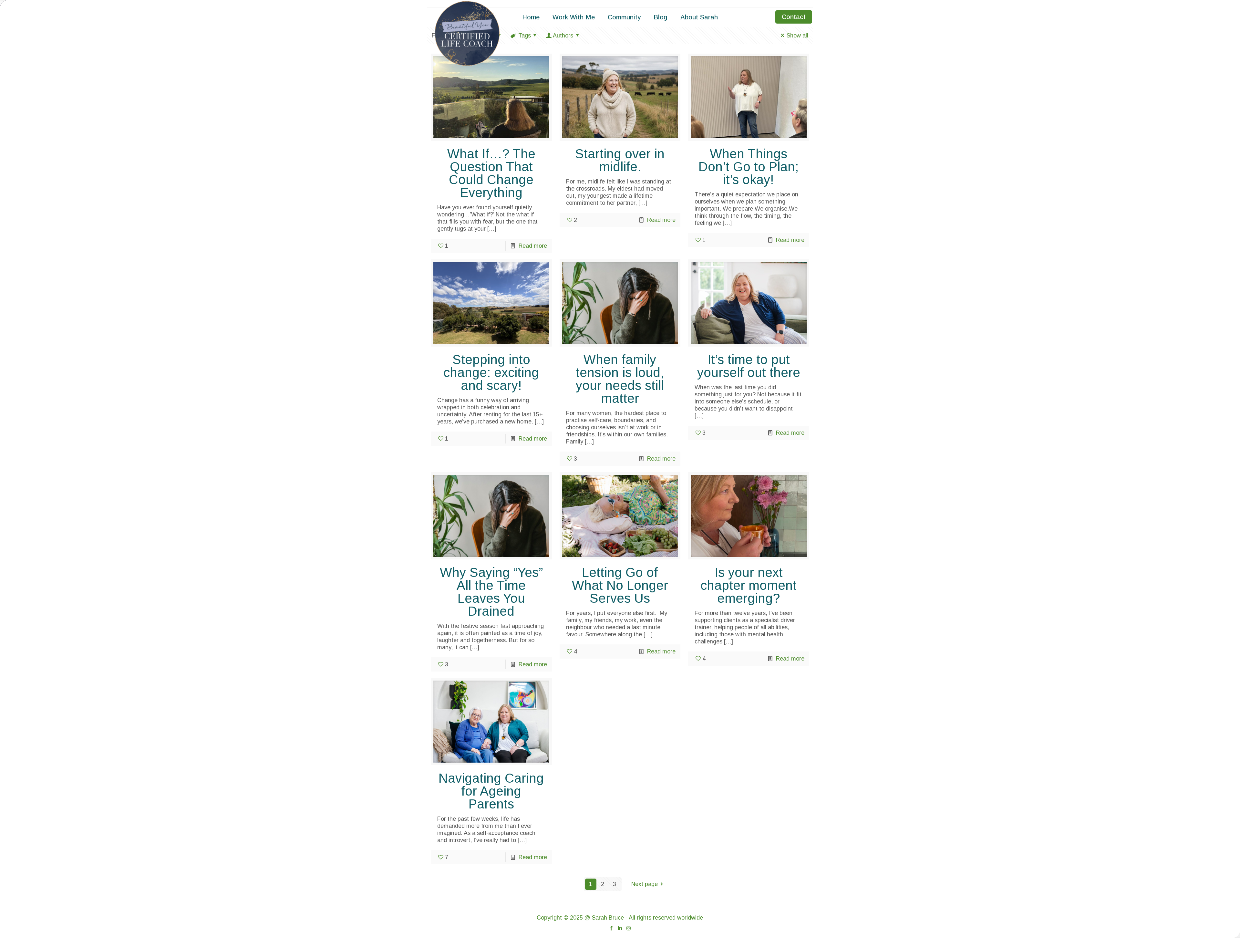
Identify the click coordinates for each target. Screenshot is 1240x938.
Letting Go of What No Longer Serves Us (620, 585)
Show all (797, 35)
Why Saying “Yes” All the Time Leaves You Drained (491, 591)
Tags (524, 35)
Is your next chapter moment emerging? (748, 585)
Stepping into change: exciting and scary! (491, 372)
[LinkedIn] (619, 928)
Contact (794, 16)
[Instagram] (628, 928)
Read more (533, 246)
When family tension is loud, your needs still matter (620, 378)
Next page (644, 884)
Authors (563, 35)
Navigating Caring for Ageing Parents (491, 791)
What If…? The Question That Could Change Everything (491, 173)
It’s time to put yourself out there (748, 366)
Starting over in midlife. (620, 160)
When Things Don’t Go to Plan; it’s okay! (748, 167)
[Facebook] (611, 928)
